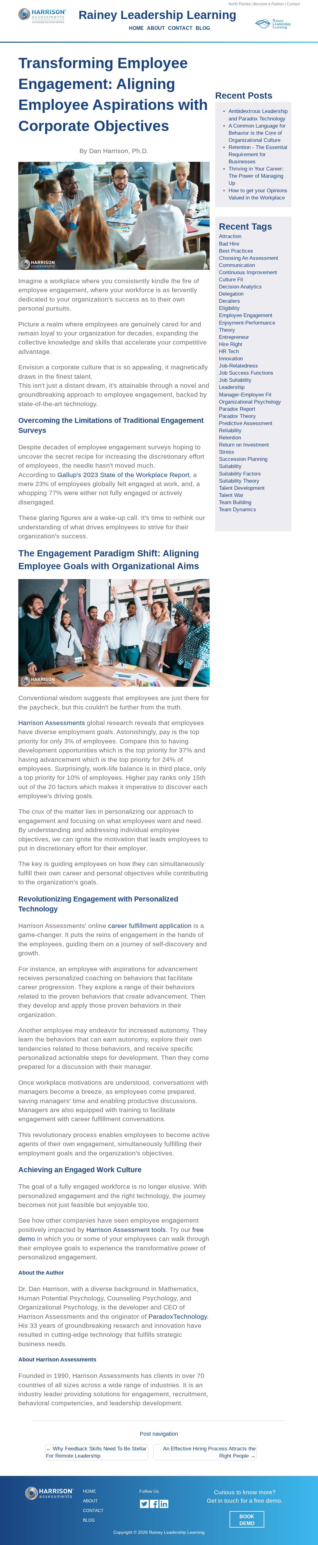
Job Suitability (235, 380)
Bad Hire (229, 243)
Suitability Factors (240, 473)
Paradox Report (237, 409)
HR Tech (229, 351)
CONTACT (180, 28)
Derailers (229, 301)
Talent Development (242, 488)
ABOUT (156, 28)
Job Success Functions (246, 373)
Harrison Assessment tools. (127, 1229)
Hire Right (230, 344)
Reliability (230, 430)
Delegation (231, 294)
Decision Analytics (240, 286)
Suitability (230, 466)
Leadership (231, 387)
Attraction (230, 236)
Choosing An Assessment (248, 258)
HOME (136, 28)
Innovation (231, 358)
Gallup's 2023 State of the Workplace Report (123, 474)
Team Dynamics (237, 509)
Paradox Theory (237, 416)
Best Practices (236, 251)
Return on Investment (244, 444)
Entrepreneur (234, 337)
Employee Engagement (245, 315)
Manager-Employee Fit (245, 394)
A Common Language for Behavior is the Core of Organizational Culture (257, 133)
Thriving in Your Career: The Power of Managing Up (256, 176)
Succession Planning (243, 459)
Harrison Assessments (51, 722)
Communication (237, 265)
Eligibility (229, 308)
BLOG (203, 28)
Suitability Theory (239, 481)
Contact (293, 4)
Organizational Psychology (250, 402)
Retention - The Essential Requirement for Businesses (258, 154)
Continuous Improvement (248, 272)
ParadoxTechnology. (178, 1316)
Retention (230, 437)
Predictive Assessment (245, 423)
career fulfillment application (150, 925)
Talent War (231, 495)
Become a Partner (268, 4)
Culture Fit (231, 279)
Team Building (235, 502)
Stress (226, 452)
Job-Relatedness (238, 365)
